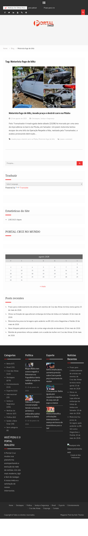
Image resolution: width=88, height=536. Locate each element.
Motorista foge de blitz (47, 139)
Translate (24, 187)
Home (11, 505)
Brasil (9, 367)
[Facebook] (5, 12)
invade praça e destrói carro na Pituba (24, 139)
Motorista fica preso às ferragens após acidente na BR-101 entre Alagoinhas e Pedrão (41, 321)
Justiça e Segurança (47, 118)
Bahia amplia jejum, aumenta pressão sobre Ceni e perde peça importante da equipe (54, 375)
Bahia (9, 364)
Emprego (46, 508)
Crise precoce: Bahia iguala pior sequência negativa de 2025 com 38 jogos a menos (54, 397)
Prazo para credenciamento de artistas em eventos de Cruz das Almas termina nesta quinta (43, 307)
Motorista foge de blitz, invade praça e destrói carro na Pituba (39, 113)
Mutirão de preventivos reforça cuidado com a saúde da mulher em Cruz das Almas (40, 332)
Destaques (36, 118)
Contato (56, 508)
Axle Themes (79, 515)
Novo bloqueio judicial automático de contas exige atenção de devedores (36, 328)
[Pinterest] (26, 12)
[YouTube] (17, 12)
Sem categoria (12, 427)
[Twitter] (9, 12)
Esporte (10, 391)
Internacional (12, 394)
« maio (43, 286)
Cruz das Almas (13, 371)
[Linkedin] (13, 12)
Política (9, 417)
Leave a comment (66, 139)
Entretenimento (13, 384)
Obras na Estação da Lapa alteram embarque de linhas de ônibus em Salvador (38, 314)
